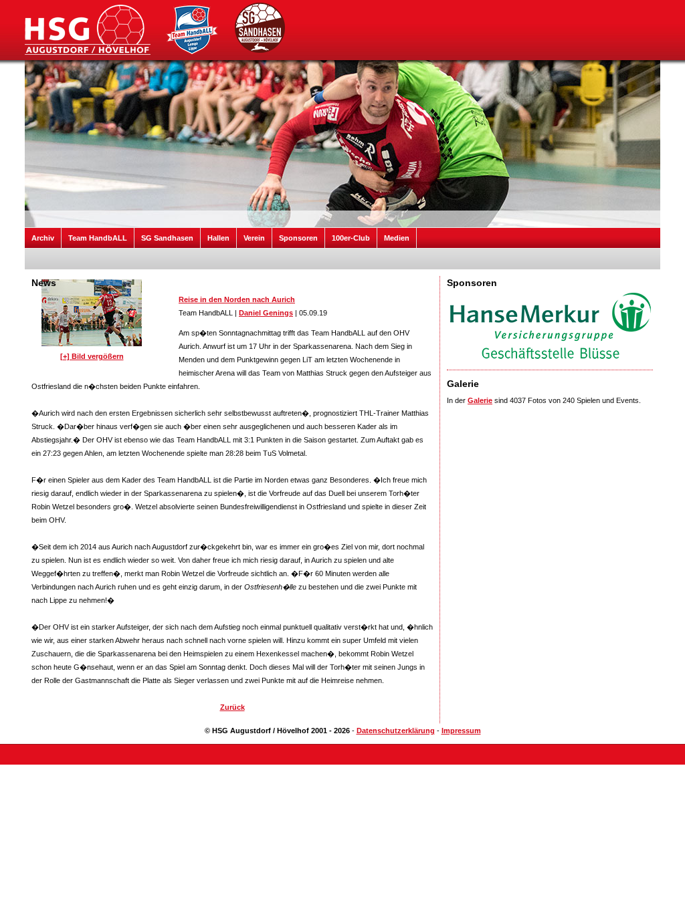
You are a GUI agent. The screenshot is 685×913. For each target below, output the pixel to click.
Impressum (461, 731)
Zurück (232, 707)
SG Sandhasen (167, 238)
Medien (396, 238)
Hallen (218, 238)
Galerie (480, 400)
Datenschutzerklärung (396, 731)
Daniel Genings (266, 313)
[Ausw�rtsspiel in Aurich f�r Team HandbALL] (91, 347)
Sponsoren (298, 238)
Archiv (42, 238)
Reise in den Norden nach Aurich (237, 299)
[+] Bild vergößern (92, 356)
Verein (254, 238)
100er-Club (351, 238)
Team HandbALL (97, 238)
